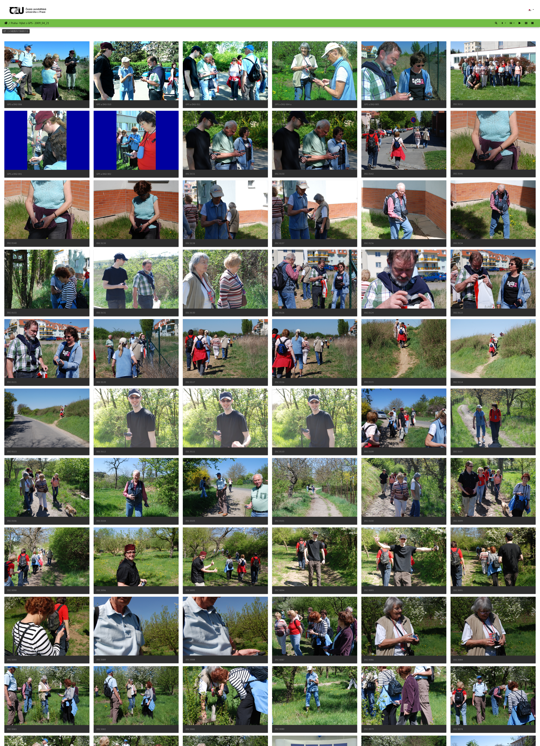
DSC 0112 (101, 451)
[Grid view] (526, 23)
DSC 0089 (101, 659)
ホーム (6, 23)
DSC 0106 (12, 521)
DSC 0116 (279, 382)
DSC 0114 (458, 382)
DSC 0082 (101, 729)
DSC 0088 (190, 659)
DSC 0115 (369, 382)
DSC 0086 (369, 659)
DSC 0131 (101, 312)
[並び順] (503, 23)
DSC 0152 (458, 104)
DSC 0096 (101, 590)
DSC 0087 (279, 659)
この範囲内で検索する (17, 31)
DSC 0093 (369, 590)
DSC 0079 (369, 729)
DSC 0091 (458, 590)
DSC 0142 (369, 173)
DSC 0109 (369, 451)
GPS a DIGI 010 (103, 104)
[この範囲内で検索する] (496, 23)
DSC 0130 (190, 312)
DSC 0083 (12, 729)
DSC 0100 (369, 521)
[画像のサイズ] (512, 23)
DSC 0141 (458, 173)
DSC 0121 (12, 382)
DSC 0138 (190, 243)
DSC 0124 (369, 312)
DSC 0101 (279, 521)
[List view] (532, 23)
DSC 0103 (190, 521)
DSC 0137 (279, 243)
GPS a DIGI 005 (371, 104)
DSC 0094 (279, 590)
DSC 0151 (190, 173)
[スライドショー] (519, 23)
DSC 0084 (458, 659)
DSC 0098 (12, 590)
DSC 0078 (458, 729)
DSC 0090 (12, 659)
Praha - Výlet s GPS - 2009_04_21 (30, 23)
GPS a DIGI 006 (14, 104)
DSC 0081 (190, 729)
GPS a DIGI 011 (193, 104)
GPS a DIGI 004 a (283, 104)
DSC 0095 (190, 590)
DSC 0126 (279, 312)
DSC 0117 (190, 382)
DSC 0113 (12, 451)
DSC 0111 (190, 451)
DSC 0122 (458, 312)
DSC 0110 (279, 451)
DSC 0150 (279, 173)
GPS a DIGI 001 (14, 174)
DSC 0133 (12, 312)
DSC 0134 (458, 243)
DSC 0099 (458, 521)
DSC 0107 (458, 451)
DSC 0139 (101, 243)
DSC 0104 (101, 521)
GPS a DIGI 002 (103, 174)
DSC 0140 (12, 243)
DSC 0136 (369, 243)
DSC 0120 (101, 382)
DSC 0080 (279, 729)
